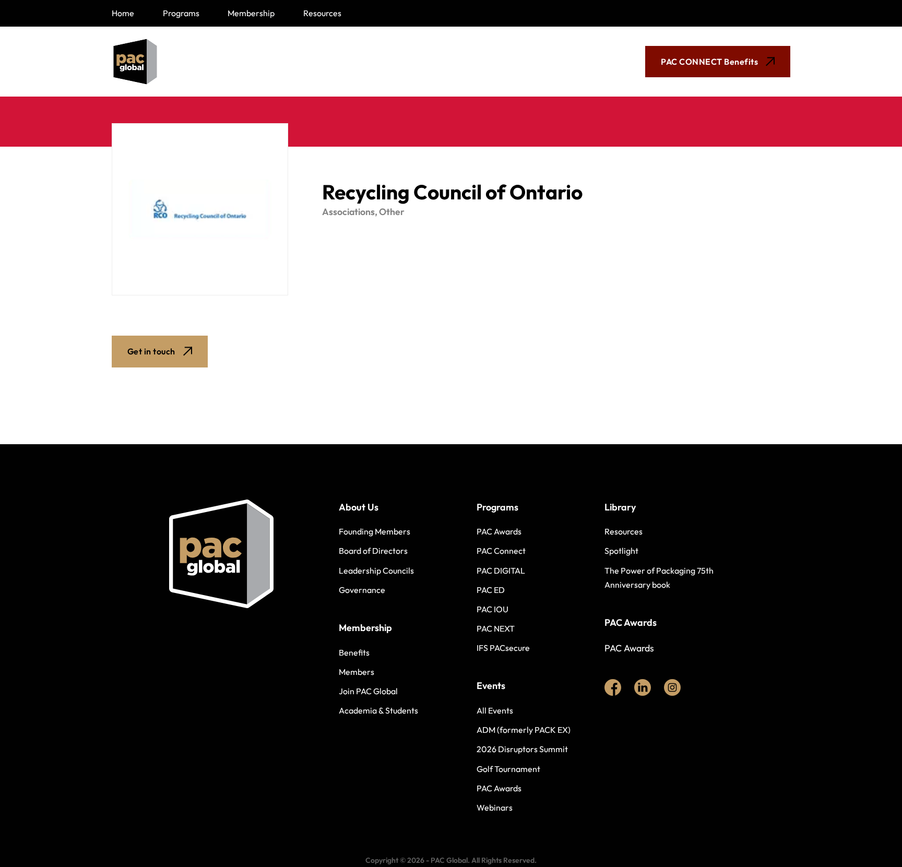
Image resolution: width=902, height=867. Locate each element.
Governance (362, 590)
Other (392, 212)
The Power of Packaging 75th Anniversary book (659, 577)
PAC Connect (501, 550)
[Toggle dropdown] (305, 61)
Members (356, 672)
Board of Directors (373, 550)
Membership (251, 13)
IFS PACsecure (503, 648)
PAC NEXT (496, 628)
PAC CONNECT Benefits (709, 61)
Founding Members (374, 531)
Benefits (354, 652)
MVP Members (370, 61)
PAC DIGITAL (501, 570)
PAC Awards (499, 531)
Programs (181, 13)
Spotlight (621, 550)
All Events (495, 710)
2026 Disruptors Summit (522, 749)
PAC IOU (492, 609)
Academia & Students (378, 710)
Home (123, 13)
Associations (348, 212)
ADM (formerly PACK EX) (524, 730)
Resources (322, 13)
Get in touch (151, 351)
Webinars (495, 807)
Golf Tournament (508, 769)
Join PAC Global (368, 691)
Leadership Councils (376, 570)
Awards (453, 61)
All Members (277, 61)
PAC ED (491, 590)
